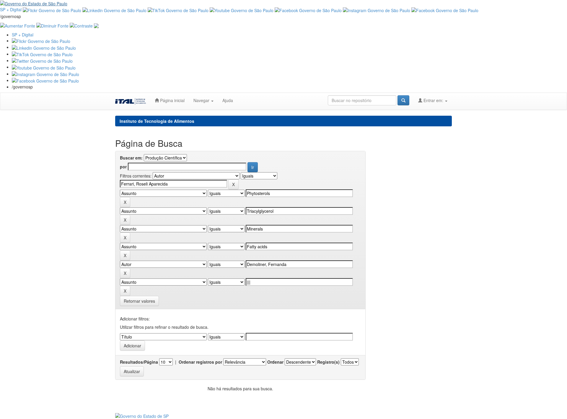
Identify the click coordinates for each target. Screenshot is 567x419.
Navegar (202, 100)
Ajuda (227, 100)
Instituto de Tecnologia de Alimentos (157, 121)
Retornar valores (139, 301)
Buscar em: (131, 158)
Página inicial (172, 100)
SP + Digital (11, 9)
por (123, 167)
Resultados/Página (139, 362)
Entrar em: (433, 100)
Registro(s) (328, 362)
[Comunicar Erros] (96, 25)
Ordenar (275, 362)
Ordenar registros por (200, 362)
